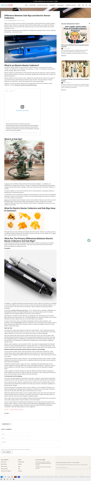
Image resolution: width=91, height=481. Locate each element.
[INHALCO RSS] (89, 23)
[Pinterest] (4, 479)
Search (34, 476)
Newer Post (6, 424)
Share (7, 413)
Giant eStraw (42, 403)
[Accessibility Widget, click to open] (88, 240)
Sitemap (20, 471)
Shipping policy (4, 468)
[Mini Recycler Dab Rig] (24, 160)
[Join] (89, 467)
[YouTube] (13, 479)
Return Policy (4, 464)
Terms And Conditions (6, 471)
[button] (26, 5)
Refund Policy (49, 476)
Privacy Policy (4, 466)
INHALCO (17, 132)
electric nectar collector (16, 409)
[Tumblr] (10, 479)
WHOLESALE (21, 462)
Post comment (7, 452)
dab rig (7, 184)
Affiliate (20, 464)
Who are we (3, 462)
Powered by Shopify (84, 476)
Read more (63, 55)
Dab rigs (6, 200)
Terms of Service (59, 476)
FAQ (19, 468)
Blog (19, 466)
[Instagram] (7, 479)
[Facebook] (1, 479)
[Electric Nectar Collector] (30, 48)
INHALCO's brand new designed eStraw (26, 85)
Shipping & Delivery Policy (71, 476)
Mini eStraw (18, 322)
